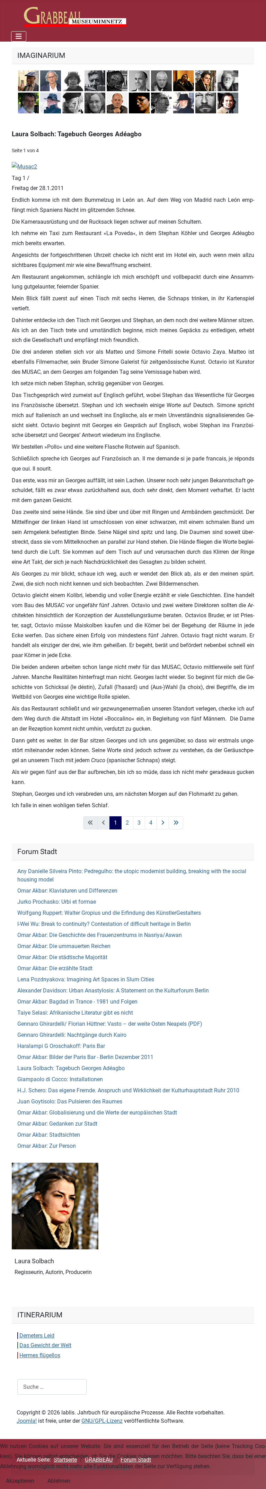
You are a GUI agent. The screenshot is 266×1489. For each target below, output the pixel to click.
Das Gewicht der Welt (45, 1345)
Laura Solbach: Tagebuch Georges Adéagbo (71, 1068)
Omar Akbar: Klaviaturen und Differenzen (67, 890)
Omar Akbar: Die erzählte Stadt (54, 968)
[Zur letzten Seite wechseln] (176, 822)
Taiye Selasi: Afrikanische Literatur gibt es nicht (75, 1012)
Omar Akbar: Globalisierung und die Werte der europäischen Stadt (97, 1112)
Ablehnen (58, 1481)
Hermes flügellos (39, 1355)
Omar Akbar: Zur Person (46, 1146)
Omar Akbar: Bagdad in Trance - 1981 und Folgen (77, 1001)
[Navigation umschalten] (18, 36)
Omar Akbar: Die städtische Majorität (62, 957)
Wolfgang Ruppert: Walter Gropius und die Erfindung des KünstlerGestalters (109, 913)
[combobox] (52, 1387)
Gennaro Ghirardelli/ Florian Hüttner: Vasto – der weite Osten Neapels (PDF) (109, 1024)
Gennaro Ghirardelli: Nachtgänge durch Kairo (71, 1035)
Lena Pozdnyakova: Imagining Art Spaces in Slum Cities (85, 979)
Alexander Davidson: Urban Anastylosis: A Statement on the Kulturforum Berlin (113, 990)
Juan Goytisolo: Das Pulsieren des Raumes (69, 1101)
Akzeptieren (20, 1481)
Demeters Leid (36, 1335)
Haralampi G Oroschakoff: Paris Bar (61, 1046)
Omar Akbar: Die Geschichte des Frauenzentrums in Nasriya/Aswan (99, 935)
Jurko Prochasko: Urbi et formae (56, 901)
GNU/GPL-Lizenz (102, 1421)
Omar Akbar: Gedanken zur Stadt (57, 1123)
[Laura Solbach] (55, 1205)
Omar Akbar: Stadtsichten (48, 1134)
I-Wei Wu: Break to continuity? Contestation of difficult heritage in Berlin (104, 924)
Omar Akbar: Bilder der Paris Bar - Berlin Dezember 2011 (85, 1057)
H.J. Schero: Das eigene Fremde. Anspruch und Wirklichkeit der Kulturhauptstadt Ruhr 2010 (128, 1090)
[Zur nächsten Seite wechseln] (163, 822)
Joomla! (27, 1421)
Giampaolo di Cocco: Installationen (60, 1079)
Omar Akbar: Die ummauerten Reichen (63, 946)
